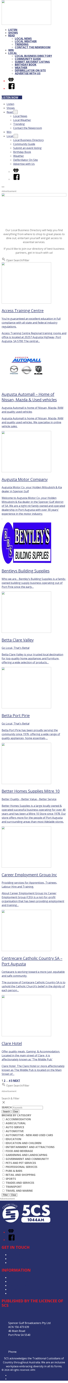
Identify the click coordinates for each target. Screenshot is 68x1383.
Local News (23, 38)
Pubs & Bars (13, 1171)
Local (12, 53)
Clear (15, 1111)
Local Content (16, 1293)
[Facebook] (11, 88)
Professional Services (21, 1167)
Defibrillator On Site (30, 70)
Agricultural (15, 1123)
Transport (13, 1187)
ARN (10, 1375)
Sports (10, 1179)
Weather (21, 67)
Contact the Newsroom (33, 47)
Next (16, 1080)
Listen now (10, 97)
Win (11, 50)
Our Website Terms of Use (24, 1289)
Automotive (14, 1131)
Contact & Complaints (21, 1255)
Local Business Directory (33, 56)
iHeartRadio (14, 1379)
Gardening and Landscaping (26, 1155)
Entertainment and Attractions (29, 1147)
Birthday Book (25, 64)
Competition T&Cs (19, 1281)
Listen (12, 30)
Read (11, 35)
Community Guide (28, 59)
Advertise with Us (27, 73)
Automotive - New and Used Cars (29, 1135)
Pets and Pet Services (20, 1163)
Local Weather (26, 41)
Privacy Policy (16, 1277)
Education (13, 1139)
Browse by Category (16, 1115)
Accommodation (18, 1119)
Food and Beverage (19, 1151)
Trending (22, 44)
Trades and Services (19, 1183)
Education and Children (23, 1143)
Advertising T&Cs (19, 1285)
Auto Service (14, 1127)
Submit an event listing (32, 62)
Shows (13, 33)
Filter (5, 1195)
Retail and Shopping (20, 1175)
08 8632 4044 (25, 1352)
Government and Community (27, 1159)
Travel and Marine (19, 1191)
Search (7, 1107)
